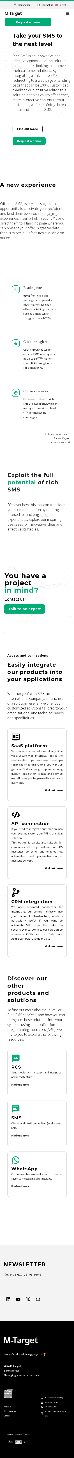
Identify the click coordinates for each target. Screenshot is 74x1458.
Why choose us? (10, 1411)
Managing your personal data (22, 1375)
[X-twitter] (28, 1299)
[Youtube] (18, 1299)
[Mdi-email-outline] (37, 1299)
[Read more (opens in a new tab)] (22, 5)
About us (7, 1406)
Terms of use (12, 1370)
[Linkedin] (8, 1299)
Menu (67, 13)
